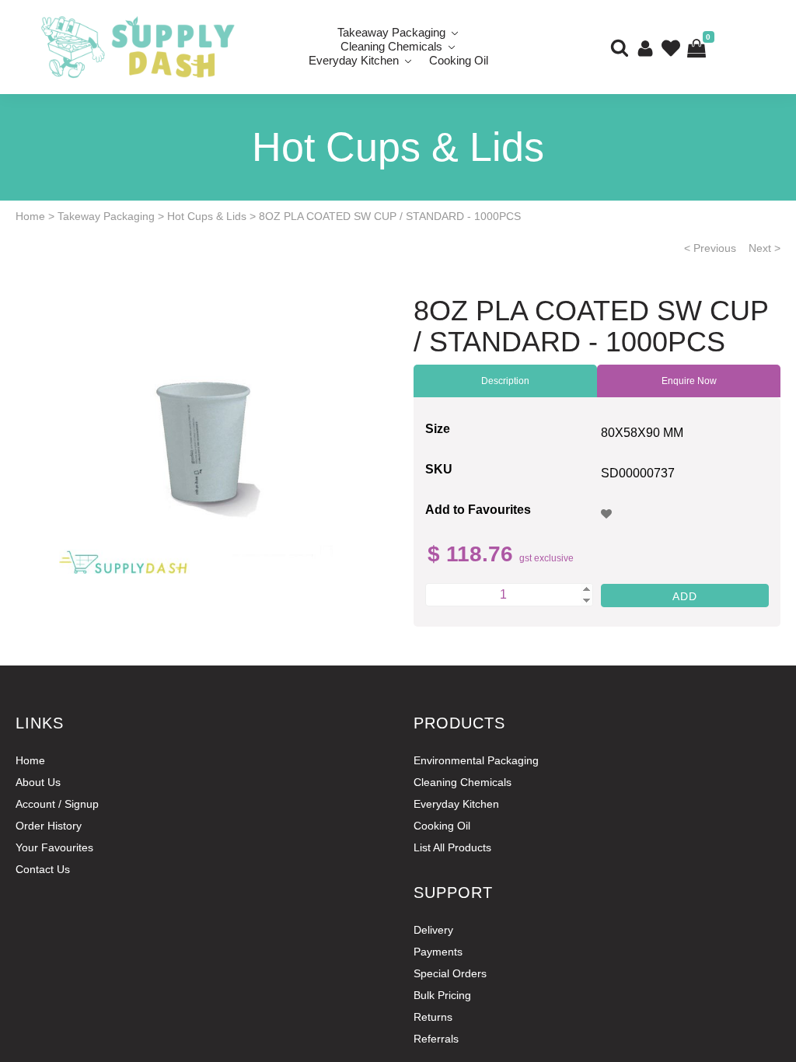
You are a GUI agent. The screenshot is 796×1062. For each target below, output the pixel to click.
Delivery (433, 930)
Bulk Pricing (442, 995)
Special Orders (450, 973)
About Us (38, 782)
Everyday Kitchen (354, 60)
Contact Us (43, 869)
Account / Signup (57, 804)
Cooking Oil (458, 60)
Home (30, 216)
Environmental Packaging (476, 760)
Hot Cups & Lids (206, 216)
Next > (764, 248)
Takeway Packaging (106, 216)
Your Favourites (54, 847)
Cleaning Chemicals (462, 782)
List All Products (452, 847)
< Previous (710, 248)
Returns (433, 1017)
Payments (438, 951)
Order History (49, 825)
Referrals (436, 1038)
